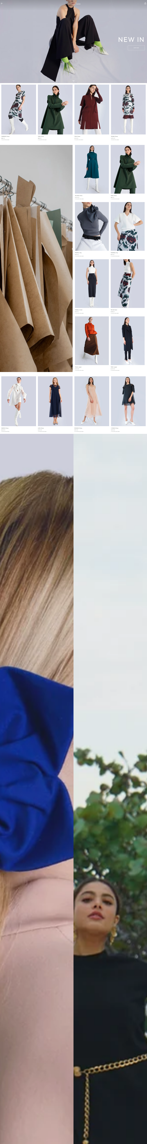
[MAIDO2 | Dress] (18, 401)
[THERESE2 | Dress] (18, 109)
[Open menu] (3, 3)
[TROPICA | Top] (92, 226)
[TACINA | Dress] (128, 109)
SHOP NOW (136, 47)
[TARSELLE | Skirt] (92, 283)
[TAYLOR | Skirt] (128, 283)
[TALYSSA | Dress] (92, 169)
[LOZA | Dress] (55, 401)
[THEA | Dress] (55, 109)
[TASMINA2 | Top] (128, 226)
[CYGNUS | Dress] (128, 401)
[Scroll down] (73, 80)
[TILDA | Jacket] (92, 340)
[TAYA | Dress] (91, 109)
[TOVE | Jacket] (128, 340)
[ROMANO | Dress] (91, 401)
